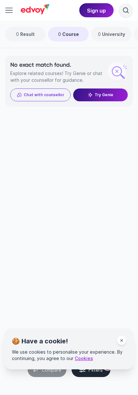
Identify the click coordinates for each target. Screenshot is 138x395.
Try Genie (104, 94)
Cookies (84, 358)
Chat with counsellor (44, 94)
